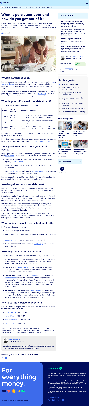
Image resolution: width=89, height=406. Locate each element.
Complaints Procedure (53, 375)
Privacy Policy (74, 373)
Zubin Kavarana (78, 56)
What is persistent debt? (70, 84)
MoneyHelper (9, 316)
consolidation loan (35, 275)
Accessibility (67, 373)
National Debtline (11, 320)
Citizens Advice (35, 290)
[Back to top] (62, 169)
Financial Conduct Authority (71, 387)
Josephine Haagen (69, 68)
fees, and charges (7, 84)
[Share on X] (2, 358)
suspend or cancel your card (44, 141)
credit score (18, 162)
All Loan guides (65, 161)
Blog (49, 377)
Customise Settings (71, 375)
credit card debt (11, 278)
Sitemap (60, 373)
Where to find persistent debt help (73, 112)
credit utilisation (37, 171)
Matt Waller (68, 69)
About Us (50, 373)
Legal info (62, 375)
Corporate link (80, 375)
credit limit (14, 171)
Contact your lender (12, 240)
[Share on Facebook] (6, 358)
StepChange (38, 244)
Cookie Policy (82, 373)
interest (52, 82)
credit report (9, 156)
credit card (42, 94)
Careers (55, 373)
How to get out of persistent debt (73, 108)
